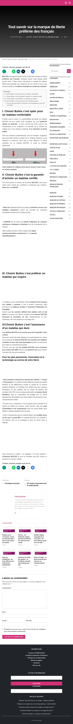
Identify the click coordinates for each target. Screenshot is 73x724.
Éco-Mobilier (55, 130)
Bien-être (53, 105)
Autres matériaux (56, 97)
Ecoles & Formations (58, 134)
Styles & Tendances (57, 211)
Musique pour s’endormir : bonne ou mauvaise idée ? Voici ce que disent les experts (8, 538)
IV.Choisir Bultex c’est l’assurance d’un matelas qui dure (21, 101)
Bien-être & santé (53, 37)
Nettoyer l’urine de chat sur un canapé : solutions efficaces (36, 700)
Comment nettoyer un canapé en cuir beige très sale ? (36, 710)
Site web (29, 620)
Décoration (54, 119)
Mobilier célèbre (56, 196)
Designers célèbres (57, 127)
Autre (52, 94)
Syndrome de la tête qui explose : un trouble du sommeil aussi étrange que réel (24, 561)
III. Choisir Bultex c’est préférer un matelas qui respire (21, 98)
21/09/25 (4, 567)
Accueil (4, 59)
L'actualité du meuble (58, 166)
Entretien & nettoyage (58, 144)
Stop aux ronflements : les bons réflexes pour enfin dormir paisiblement (8, 561)
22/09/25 (36, 544)
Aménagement (55, 83)
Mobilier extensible (57, 204)
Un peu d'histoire (56, 218)
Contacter (36, 663)
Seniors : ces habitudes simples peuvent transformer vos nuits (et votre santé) (24, 538)
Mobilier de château (57, 200)
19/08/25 (36, 565)
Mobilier (53, 193)
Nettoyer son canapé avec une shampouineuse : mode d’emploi (36, 704)
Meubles (53, 180)
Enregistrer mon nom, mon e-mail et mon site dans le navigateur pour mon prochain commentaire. (25, 630)
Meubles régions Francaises (56, 185)
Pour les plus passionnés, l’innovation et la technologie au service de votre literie (26, 104)
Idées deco (54, 158)
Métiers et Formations (58, 177)
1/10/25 (4, 544)
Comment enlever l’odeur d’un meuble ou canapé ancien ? (36, 707)
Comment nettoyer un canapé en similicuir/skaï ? (36, 714)
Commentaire (7, 588)
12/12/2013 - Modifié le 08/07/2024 (35, 37)
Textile (52, 215)
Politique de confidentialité (36, 658)
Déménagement (55, 123)
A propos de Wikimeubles (36, 653)
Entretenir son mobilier (59, 138)
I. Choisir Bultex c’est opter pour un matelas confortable (21, 94)
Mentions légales (36, 660)
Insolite (53, 162)
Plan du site (36, 665)
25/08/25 (20, 567)
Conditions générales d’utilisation (36, 655)
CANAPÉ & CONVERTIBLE (58, 116)
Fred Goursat (18, 37)
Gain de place (55, 147)
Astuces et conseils (12, 59)
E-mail (5, 620)
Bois (51, 112)
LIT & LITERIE (54, 169)
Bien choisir (54, 101)
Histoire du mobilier (57, 155)
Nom (4, 612)
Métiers (53, 173)
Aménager (54, 86)
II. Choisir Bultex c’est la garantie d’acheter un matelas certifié (23, 96)
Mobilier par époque (57, 207)
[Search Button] (69, 71)
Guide (52, 151)
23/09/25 (20, 544)
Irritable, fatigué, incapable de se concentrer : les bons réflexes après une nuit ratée (40, 538)
